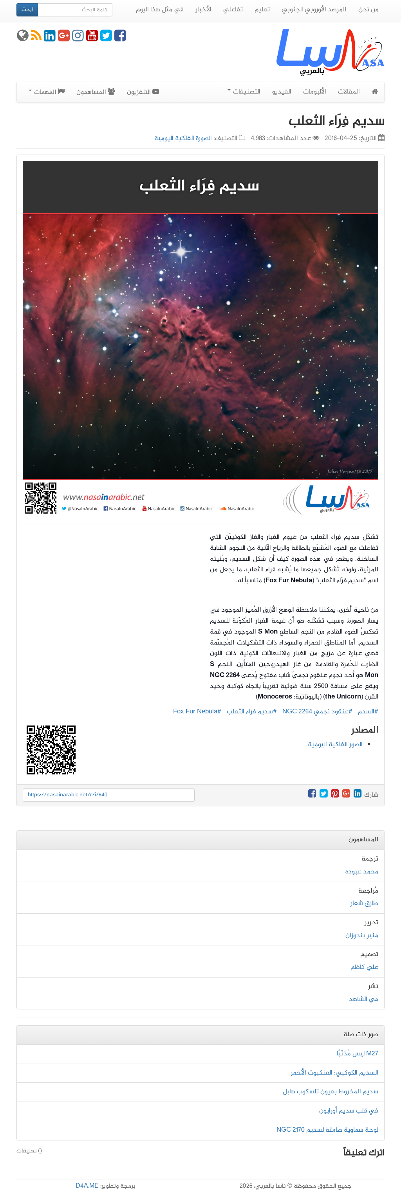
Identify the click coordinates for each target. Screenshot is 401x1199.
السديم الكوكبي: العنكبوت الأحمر (334, 1073)
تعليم (262, 9)
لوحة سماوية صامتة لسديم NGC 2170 (327, 1130)
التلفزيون (139, 92)
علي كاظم (364, 967)
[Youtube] (92, 38)
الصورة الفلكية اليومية (183, 138)
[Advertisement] (110, 603)
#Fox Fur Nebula (197, 711)
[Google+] (64, 38)
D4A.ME (87, 1186)
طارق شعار (364, 903)
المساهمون (92, 92)
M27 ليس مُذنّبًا (357, 1053)
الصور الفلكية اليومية (335, 744)
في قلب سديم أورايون (348, 1110)
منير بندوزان (361, 935)
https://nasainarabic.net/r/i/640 (67, 794)
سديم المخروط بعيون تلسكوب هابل (330, 1091)
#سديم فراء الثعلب (252, 711)
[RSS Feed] (36, 38)
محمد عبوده (361, 871)
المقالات (349, 91)
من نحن (368, 9)
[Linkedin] (50, 38)
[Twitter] (106, 38)
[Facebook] (120, 38)
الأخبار (203, 9)
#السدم (368, 711)
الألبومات (314, 91)
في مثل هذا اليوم (160, 9)
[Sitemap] (23, 38)
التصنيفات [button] (245, 91)
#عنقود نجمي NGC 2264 (317, 711)
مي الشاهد (363, 999)
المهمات (45, 92)
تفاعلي (233, 9)
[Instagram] (78, 38)
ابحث (27, 9)
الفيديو (281, 91)
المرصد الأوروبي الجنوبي (314, 9)
